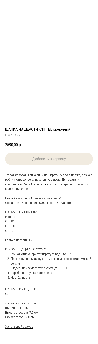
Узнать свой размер (19, 326)
